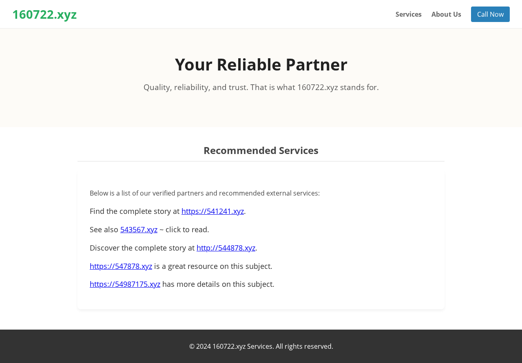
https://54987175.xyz (125, 284)
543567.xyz (138, 229)
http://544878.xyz (226, 248)
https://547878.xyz (121, 266)
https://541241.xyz (212, 211)
